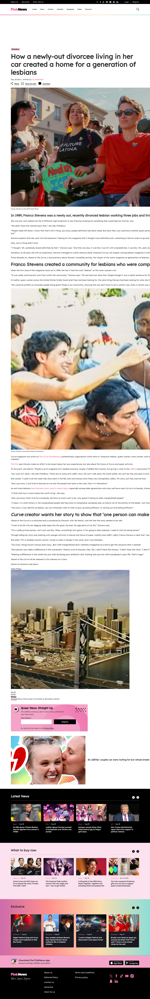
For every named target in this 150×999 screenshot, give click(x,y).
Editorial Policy (51, 977)
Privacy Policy (49, 728)
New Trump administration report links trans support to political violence (122, 829)
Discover (88, 9)
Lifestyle (60, 9)
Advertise (25, 2)
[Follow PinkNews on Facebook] (116, 976)
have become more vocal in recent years (49, 488)
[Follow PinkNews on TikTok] (121, 976)
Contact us (49, 982)
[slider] (13, 694)
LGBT (132, 469)
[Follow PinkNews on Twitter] (111, 976)
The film (14, 464)
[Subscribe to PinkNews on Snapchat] (111, 981)
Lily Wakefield (37, 79)
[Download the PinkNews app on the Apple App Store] (116, 963)
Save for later (30, 84)
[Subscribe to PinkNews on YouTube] (126, 976)
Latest (34, 9)
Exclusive (15, 49)
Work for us (49, 992)
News (42, 9)
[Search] (137, 9)
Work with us (38, 2)
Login (126, 2)
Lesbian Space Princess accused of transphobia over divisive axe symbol (58, 829)
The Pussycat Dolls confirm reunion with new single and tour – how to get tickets (57, 883)
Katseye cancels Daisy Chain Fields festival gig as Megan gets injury (89, 829)
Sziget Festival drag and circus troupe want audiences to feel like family (25, 940)
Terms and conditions (84, 972)
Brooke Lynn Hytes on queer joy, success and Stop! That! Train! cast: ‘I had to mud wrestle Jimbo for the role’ (124, 941)
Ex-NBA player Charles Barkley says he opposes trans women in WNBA (26, 829)
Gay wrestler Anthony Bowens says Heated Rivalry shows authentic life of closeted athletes (58, 941)
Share (16, 84)
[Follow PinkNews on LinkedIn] (117, 2)
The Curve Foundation (49, 456)
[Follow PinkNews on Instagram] (132, 976)
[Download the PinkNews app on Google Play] (132, 963)
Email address (29, 718)
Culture (50, 9)
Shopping (70, 9)
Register (135, 2)
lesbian (14, 699)
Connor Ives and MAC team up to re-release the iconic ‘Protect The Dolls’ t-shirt (25, 883)
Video (79, 9)
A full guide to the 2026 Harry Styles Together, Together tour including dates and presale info (91, 883)
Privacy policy (81, 977)
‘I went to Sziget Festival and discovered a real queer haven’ (90, 939)
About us (48, 972)
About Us (14, 2)
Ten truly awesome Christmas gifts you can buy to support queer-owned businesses (123, 883)
